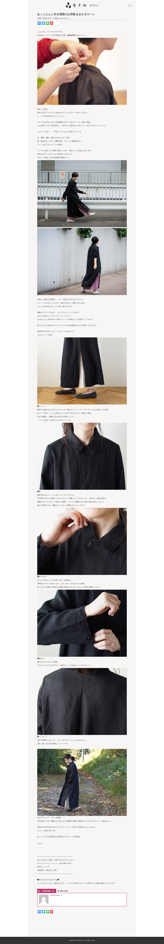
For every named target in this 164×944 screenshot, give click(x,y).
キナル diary (82, 5)
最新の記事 (64, 891)
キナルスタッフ (64, 18)
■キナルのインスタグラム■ (48, 880)
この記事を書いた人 (48, 891)
